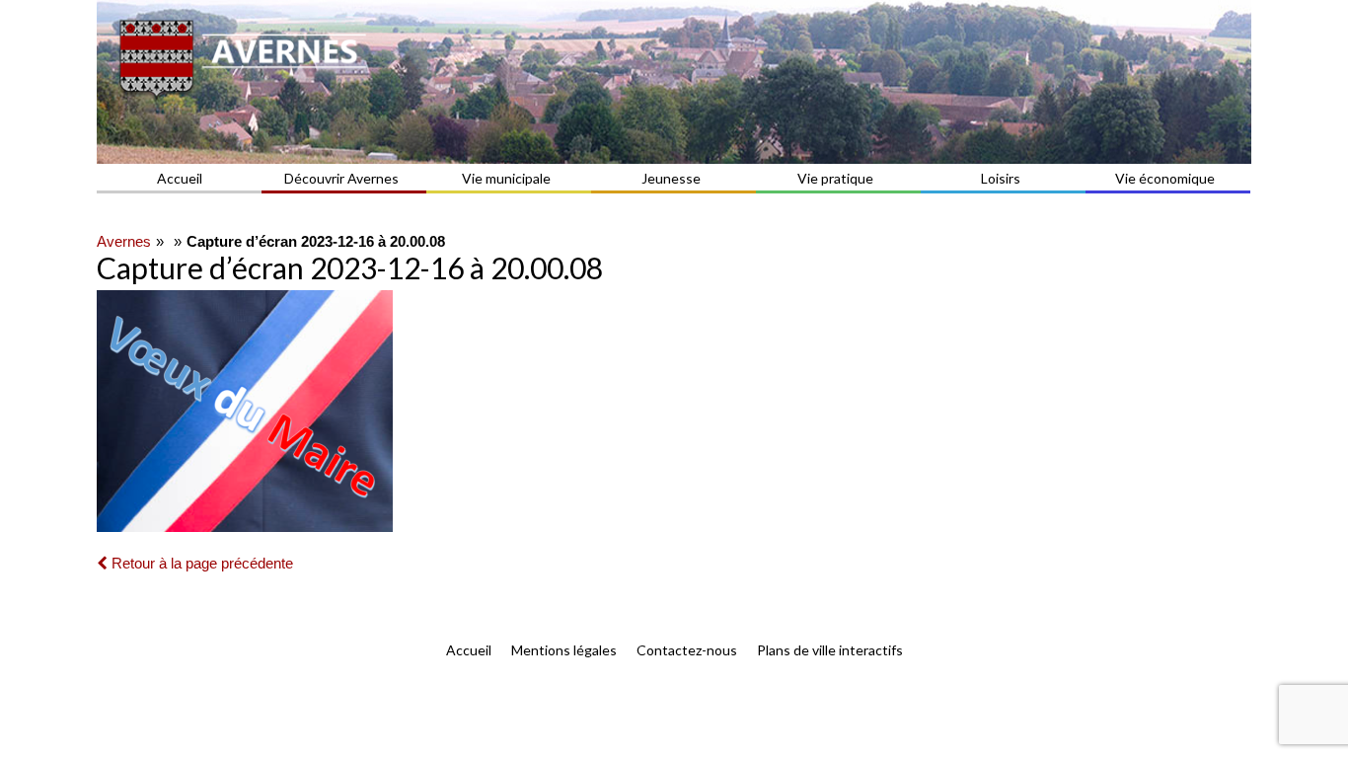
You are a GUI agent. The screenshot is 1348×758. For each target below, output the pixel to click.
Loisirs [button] (1000, 178)
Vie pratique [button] (835, 178)
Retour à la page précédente (200, 563)
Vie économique (1165, 178)
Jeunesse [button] (671, 178)
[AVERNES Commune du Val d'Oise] (674, 82)
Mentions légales (564, 650)
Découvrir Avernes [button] (341, 178)
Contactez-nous (687, 650)
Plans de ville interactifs (830, 650)
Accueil (179, 178)
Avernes (124, 241)
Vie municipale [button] (506, 178)
